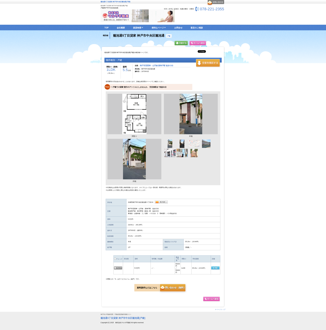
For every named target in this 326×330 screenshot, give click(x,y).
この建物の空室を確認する (208, 63)
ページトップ (220, 309)
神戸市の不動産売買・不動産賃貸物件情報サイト (116, 314)
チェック (119, 259)
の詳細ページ (215, 268)
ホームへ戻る (198, 43)
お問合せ (215, 3)
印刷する (181, 43)
